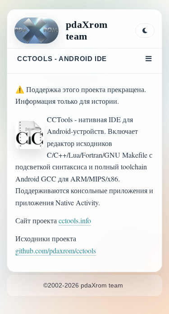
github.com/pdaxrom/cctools (55, 250)
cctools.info (75, 220)
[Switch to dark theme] (145, 30)
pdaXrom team (87, 30)
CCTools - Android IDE (62, 58)
